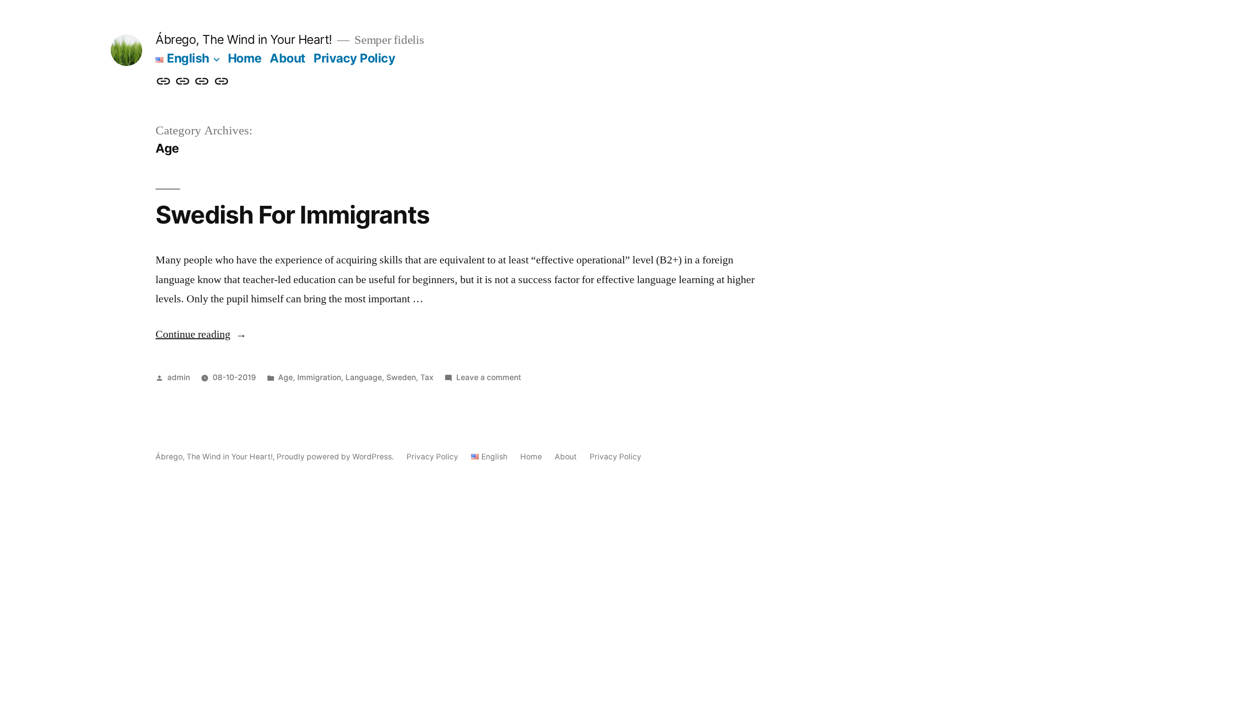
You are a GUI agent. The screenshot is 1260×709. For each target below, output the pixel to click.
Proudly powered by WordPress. (336, 456)
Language (364, 377)
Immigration (319, 377)
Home (245, 58)
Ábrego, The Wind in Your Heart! (244, 39)
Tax (427, 377)
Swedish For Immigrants (293, 214)
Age (285, 377)
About (288, 58)
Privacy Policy (354, 58)
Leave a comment (488, 377)
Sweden (401, 377)
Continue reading (201, 334)
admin (178, 377)
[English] (163, 81)
